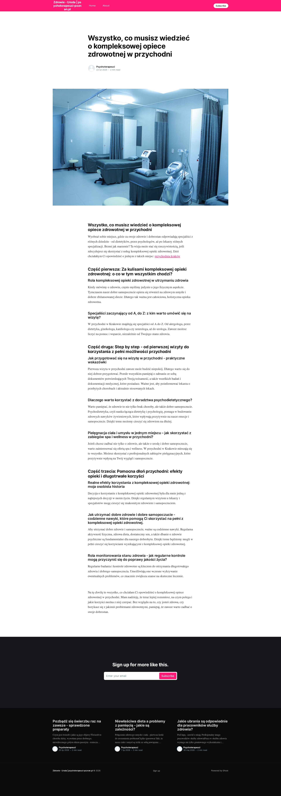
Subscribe (221, 5)
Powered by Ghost (219, 770)
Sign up (156, 771)
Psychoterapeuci (105, 66)
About (106, 5)
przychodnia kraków (167, 256)
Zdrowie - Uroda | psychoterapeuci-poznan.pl (73, 770)
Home (92, 5)
